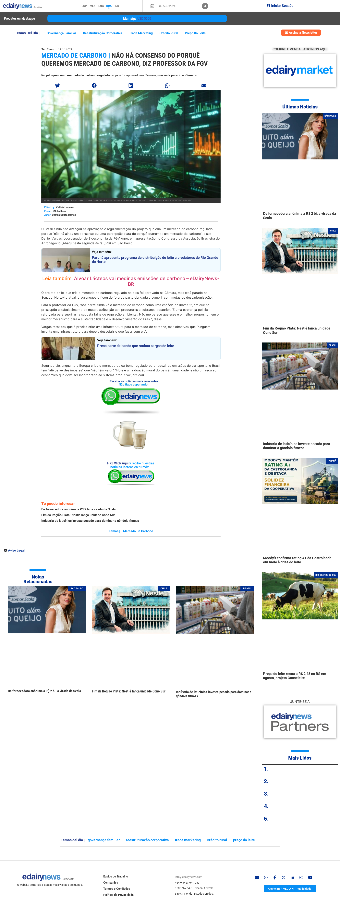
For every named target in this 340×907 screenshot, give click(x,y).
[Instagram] (301, 877)
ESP (84, 5)
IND (117, 5)
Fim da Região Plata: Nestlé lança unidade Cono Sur (78, 515)
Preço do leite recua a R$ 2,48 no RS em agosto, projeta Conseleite (294, 676)
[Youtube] (310, 877)
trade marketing (141, 33)
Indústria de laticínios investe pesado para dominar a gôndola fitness (90, 521)
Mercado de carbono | (75, 55)
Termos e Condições (116, 888)
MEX (92, 5)
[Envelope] (257, 877)
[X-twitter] (283, 877)
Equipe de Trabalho (115, 876)
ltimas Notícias (301, 107)
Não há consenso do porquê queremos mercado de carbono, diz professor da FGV (124, 59)
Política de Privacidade (118, 895)
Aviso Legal (16, 550)
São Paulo (47, 49)
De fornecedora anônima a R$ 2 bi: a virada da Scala (78, 509)
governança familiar (61, 33)
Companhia (110, 882)
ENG (101, 5)
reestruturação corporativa (102, 33)
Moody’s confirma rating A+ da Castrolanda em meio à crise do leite (297, 560)
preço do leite (195, 33)
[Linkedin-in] (292, 877)
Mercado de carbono (138, 531)
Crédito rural (169, 33)
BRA (109, 5)
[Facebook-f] (275, 877)
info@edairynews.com (188, 876)
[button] (205, 6)
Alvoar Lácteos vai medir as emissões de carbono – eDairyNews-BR (146, 281)
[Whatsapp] (266, 877)
